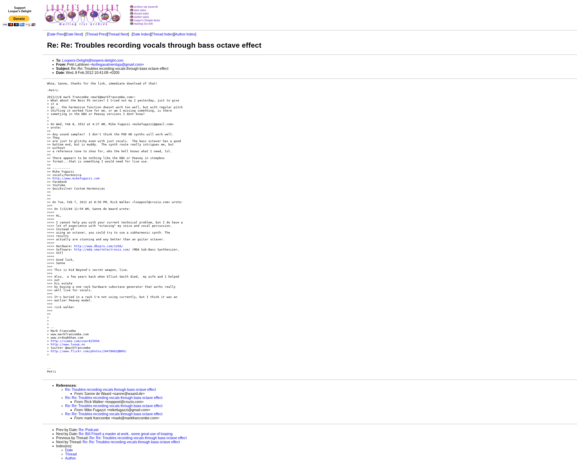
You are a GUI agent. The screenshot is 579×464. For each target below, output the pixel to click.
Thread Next (118, 34)
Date (69, 450)
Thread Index (162, 34)
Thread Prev (96, 34)
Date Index (141, 34)
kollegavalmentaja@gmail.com (117, 64)
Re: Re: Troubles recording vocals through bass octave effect (113, 398)
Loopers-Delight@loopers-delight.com (92, 60)
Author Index (185, 34)
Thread (71, 454)
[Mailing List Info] (150, 26)
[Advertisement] (20, 121)
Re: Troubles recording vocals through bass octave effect (110, 389)
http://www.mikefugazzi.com (76, 178)
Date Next (74, 34)
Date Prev (56, 34)
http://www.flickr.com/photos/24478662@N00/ (89, 351)
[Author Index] (150, 17)
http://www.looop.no (68, 344)
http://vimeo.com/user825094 (75, 341)
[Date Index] (150, 10)
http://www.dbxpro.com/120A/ (98, 246)
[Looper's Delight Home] (150, 21)
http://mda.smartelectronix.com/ (102, 249)
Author (70, 458)
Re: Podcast (88, 430)
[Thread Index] (150, 14)
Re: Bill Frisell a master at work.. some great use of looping (126, 434)
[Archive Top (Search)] (150, 7)
